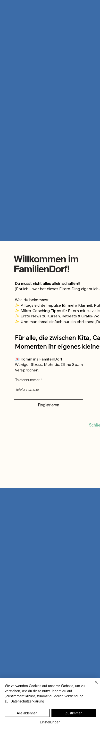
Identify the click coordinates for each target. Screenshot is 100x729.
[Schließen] (93, 685)
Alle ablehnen (27, 713)
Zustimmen (74, 713)
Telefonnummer (27, 380)
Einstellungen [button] (50, 722)
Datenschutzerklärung (27, 701)
